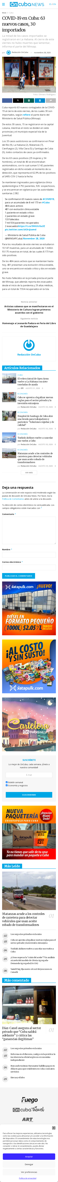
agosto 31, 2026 (32, 388)
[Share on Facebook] (7, 100)
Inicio (4, 13)
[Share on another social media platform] (51, 100)
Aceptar (29, 1156)
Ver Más (29, 473)
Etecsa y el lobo (18, 1077)
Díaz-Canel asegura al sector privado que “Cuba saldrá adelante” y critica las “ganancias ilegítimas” (21, 1033)
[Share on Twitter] (18, 100)
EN (54, 4)
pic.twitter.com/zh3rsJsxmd (20, 229)
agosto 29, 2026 (45, 466)
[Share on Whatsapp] (29, 100)
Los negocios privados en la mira (26, 934)
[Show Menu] (3, 4)
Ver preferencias (29, 1172)
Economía (23, 394)
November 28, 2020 (33, 238)
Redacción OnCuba (20, 52)
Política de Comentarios (13, 499)
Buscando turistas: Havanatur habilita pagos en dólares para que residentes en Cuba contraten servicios (33, 1069)
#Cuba (46, 202)
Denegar (29, 1164)
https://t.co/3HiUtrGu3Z (31, 226)
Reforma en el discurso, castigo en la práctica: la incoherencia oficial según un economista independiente (33, 1057)
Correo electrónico (12, 562)
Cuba (11, 13)
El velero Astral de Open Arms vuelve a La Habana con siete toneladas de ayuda (33, 381)
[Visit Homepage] (27, 4)
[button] (53, 1128)
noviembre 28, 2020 (42, 52)
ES (50, 4)
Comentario (9, 514)
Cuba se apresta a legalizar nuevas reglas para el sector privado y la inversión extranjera (35, 400)
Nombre (7, 549)
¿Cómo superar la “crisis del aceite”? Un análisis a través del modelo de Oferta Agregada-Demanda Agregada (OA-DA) (33, 960)
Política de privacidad (27, 1178)
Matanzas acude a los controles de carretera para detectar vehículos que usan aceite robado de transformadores (23, 919)
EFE (22, 388)
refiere (26, 114)
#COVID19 (48, 199)
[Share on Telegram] (40, 100)
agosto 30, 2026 (45, 407)
